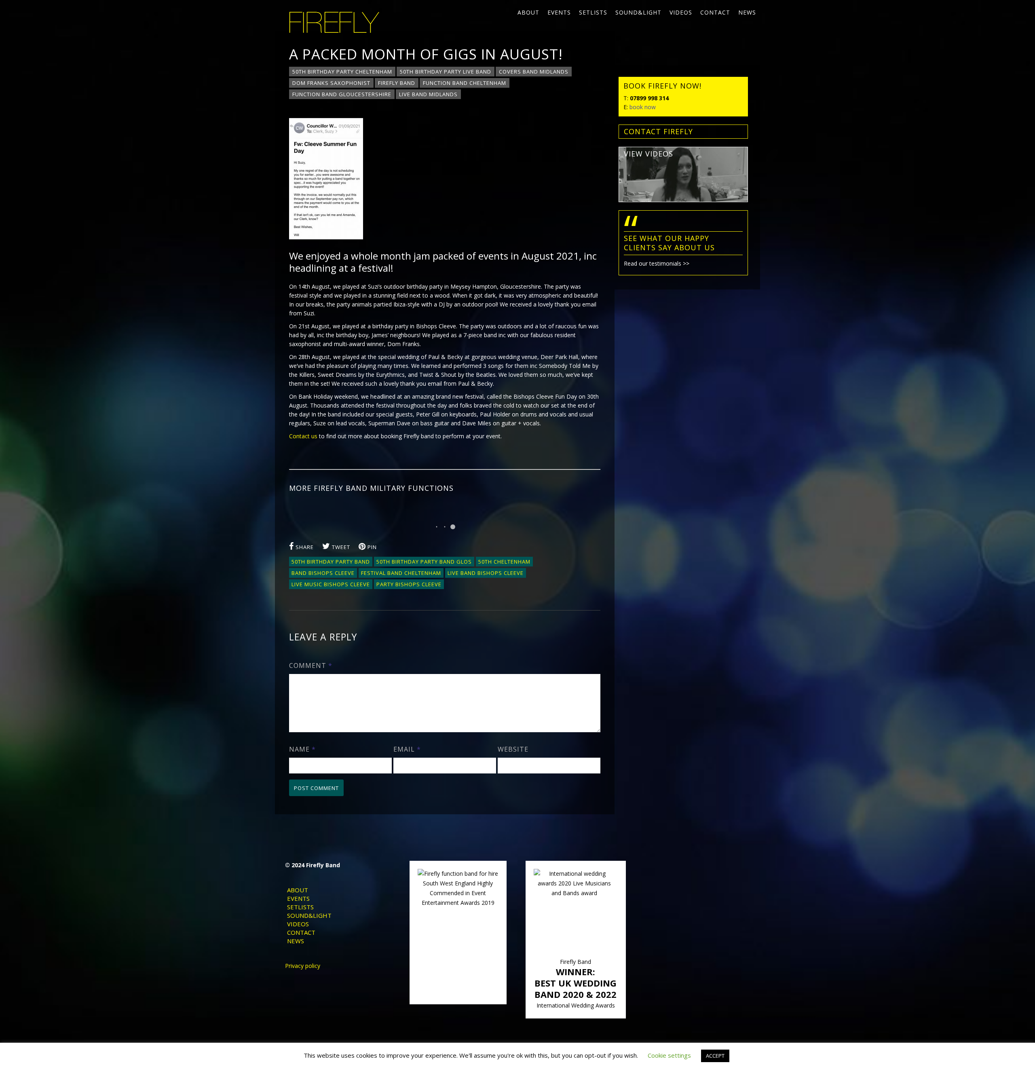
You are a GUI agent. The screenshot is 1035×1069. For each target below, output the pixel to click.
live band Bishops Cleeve (486, 573)
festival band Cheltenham (401, 573)
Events (559, 12)
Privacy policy (302, 966)
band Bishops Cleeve (323, 573)
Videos (681, 12)
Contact (715, 12)
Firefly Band (396, 83)
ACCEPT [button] (715, 1055)
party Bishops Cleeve (408, 584)
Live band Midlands (428, 94)
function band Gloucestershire (341, 94)
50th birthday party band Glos (424, 561)
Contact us (303, 436)
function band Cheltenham (464, 83)
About (528, 12)
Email (407, 749)
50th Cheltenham (504, 561)
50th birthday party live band (445, 71)
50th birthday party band (330, 561)
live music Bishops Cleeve (330, 584)
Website (513, 749)
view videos (648, 153)
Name (302, 749)
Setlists (593, 12)
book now (642, 107)
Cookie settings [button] (669, 1055)
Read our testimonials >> (656, 263)
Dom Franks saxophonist (331, 83)
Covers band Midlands (533, 71)
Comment (310, 665)
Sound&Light (638, 12)
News (747, 12)
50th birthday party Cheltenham (342, 71)
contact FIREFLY (658, 131)
